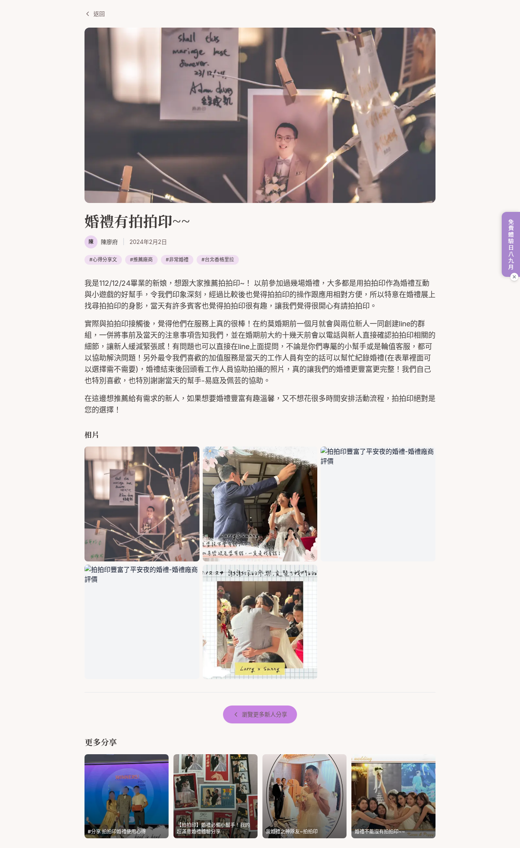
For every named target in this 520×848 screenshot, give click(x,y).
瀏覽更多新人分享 (264, 714)
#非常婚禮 (177, 260)
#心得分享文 (103, 260)
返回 (99, 13)
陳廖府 (109, 241)
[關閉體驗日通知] (514, 277)
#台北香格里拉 (218, 260)
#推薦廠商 (141, 260)
